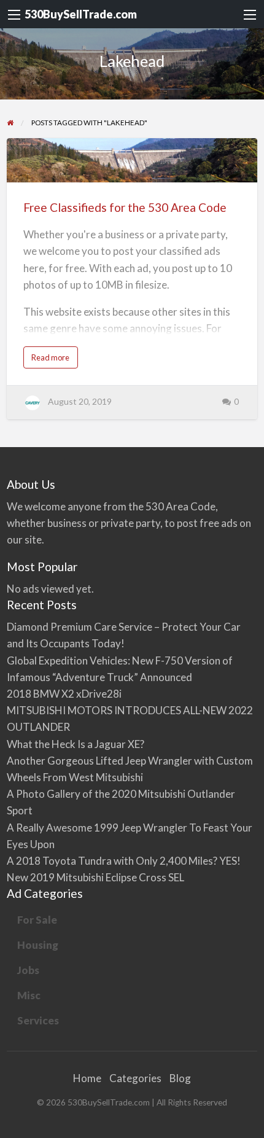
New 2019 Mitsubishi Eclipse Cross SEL (95, 877)
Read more (52, 360)
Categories (135, 1078)
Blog (180, 1078)
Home (87, 1078)
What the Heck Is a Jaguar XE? (75, 744)
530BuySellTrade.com (81, 14)
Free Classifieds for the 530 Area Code (125, 207)
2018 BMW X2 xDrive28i (64, 693)
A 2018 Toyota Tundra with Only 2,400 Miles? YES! (124, 860)
